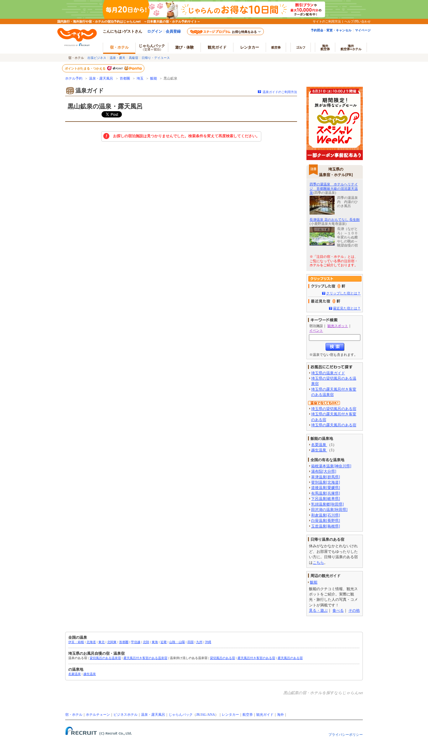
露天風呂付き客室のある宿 (256, 658)
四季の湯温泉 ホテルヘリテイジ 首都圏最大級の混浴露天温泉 (334, 188)
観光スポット (337, 326)
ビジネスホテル (125, 714)
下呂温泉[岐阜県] (325, 498)
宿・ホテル (73, 714)
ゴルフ (300, 47)
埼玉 (140, 78)
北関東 (112, 642)
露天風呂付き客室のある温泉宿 (145, 658)
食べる (338, 610)
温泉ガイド (90, 90)
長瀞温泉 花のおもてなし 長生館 (335, 219)
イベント (316, 330)
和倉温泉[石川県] (325, 515)
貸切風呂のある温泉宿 (105, 658)
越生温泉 (319, 450)
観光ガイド (265, 714)
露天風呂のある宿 (290, 658)
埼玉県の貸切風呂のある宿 (333, 409)
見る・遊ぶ (318, 610)
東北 (101, 642)
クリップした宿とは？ (343, 293)
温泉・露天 (117, 58)
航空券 (276, 47)
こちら (318, 562)
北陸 (146, 642)
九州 (199, 642)
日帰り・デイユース (156, 58)
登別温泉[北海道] (325, 482)
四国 (190, 642)
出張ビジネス (96, 58)
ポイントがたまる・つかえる (85, 68)
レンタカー (249, 47)
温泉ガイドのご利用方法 (280, 92)
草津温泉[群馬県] (325, 477)
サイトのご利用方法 (327, 21)
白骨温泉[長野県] (325, 520)
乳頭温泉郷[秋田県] (327, 504)
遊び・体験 (184, 47)
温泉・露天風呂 (101, 78)
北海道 (91, 642)
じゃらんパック (152, 47)
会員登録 (173, 31)
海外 (325, 47)
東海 (155, 642)
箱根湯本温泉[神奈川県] (331, 466)
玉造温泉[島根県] (325, 526)
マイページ (363, 30)
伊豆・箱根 (76, 642)
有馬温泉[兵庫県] (325, 493)
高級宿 (133, 58)
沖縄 (208, 642)
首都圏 (125, 78)
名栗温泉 (319, 445)
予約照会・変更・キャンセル (331, 30)
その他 (354, 610)
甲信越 (135, 642)
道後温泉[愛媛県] (325, 488)
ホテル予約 (73, 78)
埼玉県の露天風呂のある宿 (333, 425)
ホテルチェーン (98, 714)
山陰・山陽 (177, 642)
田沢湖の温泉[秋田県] (329, 509)
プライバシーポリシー (345, 734)
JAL (203, 714)
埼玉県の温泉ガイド (328, 373)
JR (198, 714)
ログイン (154, 31)
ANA (211, 714)
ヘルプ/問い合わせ (357, 21)
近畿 (163, 642)
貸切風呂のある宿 (222, 658)
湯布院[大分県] (323, 471)
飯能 (153, 78)
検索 (335, 347)
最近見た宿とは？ (347, 308)
